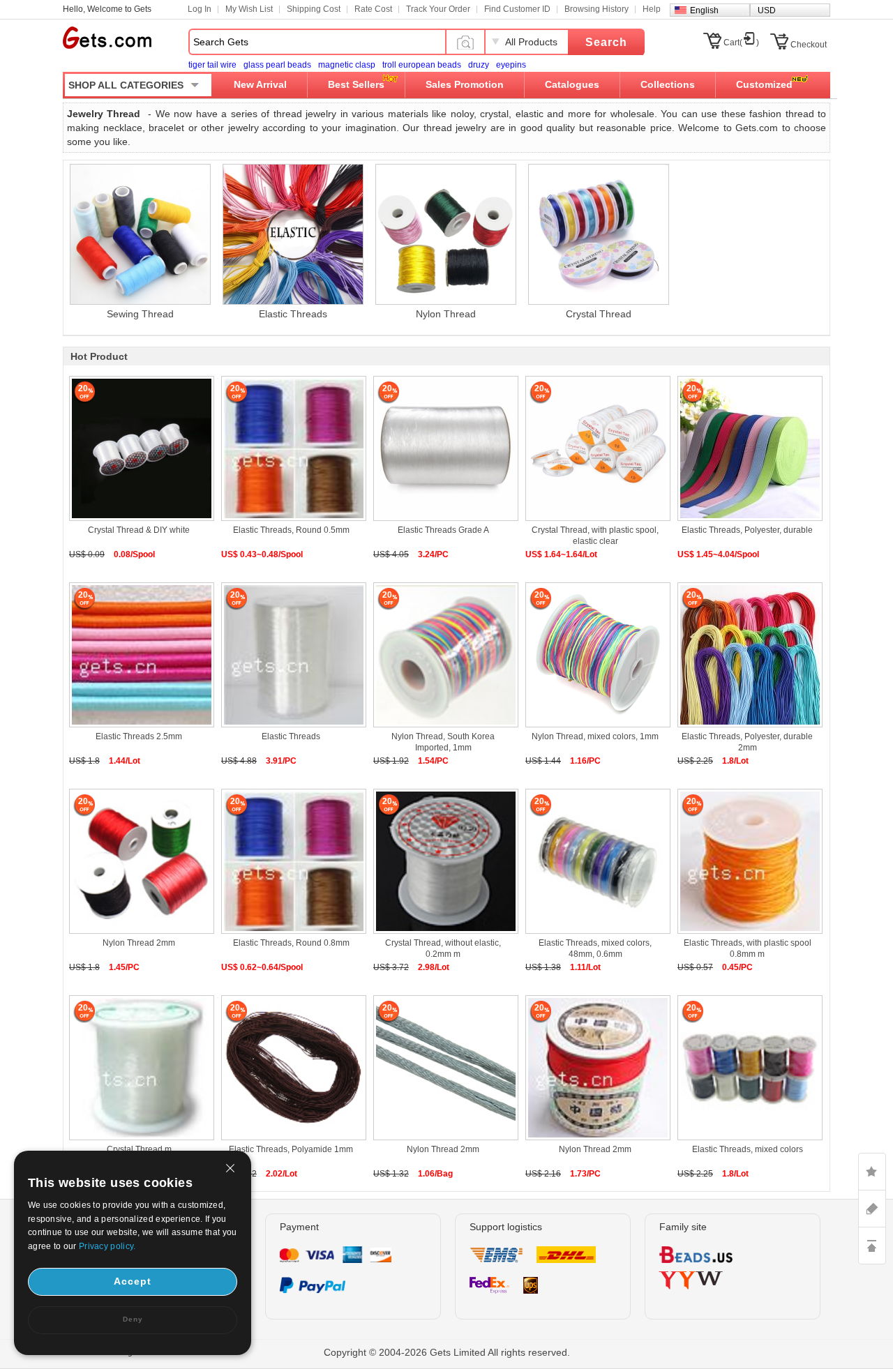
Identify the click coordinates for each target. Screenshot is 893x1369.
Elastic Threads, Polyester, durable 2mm (747, 742)
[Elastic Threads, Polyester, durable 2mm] (747, 656)
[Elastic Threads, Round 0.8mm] (291, 863)
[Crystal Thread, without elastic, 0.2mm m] (443, 863)
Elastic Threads (291, 736)
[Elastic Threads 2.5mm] (139, 656)
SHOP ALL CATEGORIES (125, 85)
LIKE (872, 1172)
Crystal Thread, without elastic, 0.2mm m (443, 948)
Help (652, 9)
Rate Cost (373, 9)
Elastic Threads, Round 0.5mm (291, 530)
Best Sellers (356, 84)
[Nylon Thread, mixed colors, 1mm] (595, 656)
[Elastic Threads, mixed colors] (747, 1069)
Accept (132, 1281)
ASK (872, 1208)
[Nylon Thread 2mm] (139, 863)
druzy (478, 65)
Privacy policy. (107, 1246)
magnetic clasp (346, 65)
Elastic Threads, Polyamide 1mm (291, 1149)
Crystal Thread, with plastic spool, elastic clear (595, 535)
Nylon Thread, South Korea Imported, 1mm (443, 742)
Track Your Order (438, 9)
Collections (667, 84)
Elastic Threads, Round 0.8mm (291, 943)
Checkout (808, 45)
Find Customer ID (517, 9)
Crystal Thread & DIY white (139, 530)
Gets (107, 37)
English (704, 10)
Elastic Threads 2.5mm (139, 736)
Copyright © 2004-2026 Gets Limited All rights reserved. (447, 1352)
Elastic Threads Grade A (443, 530)
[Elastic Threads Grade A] (443, 450)
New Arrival (260, 84)
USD (767, 10)
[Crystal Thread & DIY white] (139, 450)
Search (606, 42)
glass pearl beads (277, 65)
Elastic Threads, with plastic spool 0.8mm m (747, 948)
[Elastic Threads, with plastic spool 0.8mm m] (747, 863)
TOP (872, 1245)
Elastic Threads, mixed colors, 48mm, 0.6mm (595, 948)
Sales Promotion (465, 84)
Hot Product (99, 356)
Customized (764, 84)
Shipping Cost (313, 9)
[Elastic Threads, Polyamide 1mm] (291, 1069)
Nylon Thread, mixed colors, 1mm (595, 736)
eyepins (511, 65)
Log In (199, 9)
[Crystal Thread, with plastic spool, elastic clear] (595, 450)
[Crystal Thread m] (139, 1069)
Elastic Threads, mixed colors (747, 1149)
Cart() (741, 42)
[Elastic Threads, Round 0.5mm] (291, 450)
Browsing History (596, 9)
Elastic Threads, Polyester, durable (747, 530)
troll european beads (421, 65)
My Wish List (249, 9)
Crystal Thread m (139, 1149)
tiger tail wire (212, 65)
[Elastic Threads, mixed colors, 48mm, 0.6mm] (595, 863)
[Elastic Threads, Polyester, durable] (747, 450)
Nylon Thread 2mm (139, 943)
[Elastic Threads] (291, 656)
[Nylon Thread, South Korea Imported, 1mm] (443, 656)
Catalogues (572, 84)
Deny (133, 1319)
